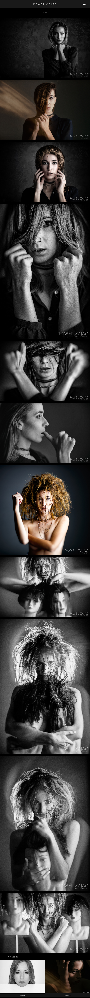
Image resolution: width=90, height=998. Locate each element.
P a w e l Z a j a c (45, 4)
